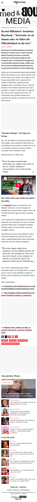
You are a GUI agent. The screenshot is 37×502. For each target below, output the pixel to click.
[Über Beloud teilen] (16, 336)
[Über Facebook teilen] (2, 336)
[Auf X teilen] (6, 336)
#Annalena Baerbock (10, 343)
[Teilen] (9, 336)
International (9, 46)
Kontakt (23, 487)
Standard (8, 205)
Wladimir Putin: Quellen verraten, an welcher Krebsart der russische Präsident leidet (16, 330)
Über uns (14, 487)
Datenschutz (16, 489)
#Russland (22, 340)
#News (4, 340)
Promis (3, 46)
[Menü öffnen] (2, 2)
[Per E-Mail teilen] (13, 336)
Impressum (9, 489)
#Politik (13, 340)
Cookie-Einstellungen (25, 489)
